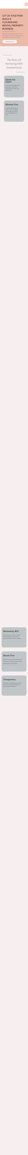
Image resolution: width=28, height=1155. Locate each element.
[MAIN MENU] (26, 4)
